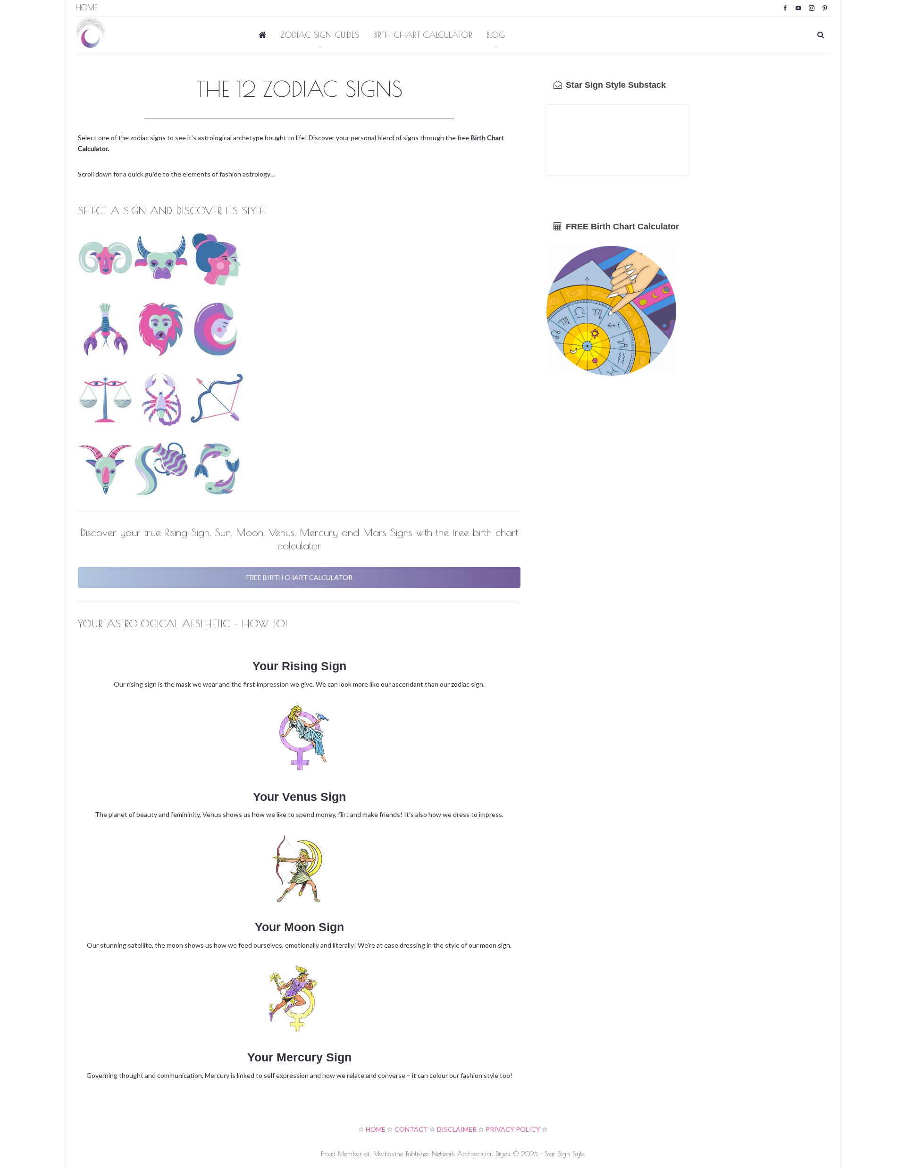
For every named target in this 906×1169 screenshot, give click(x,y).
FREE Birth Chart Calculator (621, 226)
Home (86, 7)
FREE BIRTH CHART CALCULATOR (299, 577)
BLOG (496, 35)
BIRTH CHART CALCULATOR (422, 35)
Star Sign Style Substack (614, 85)
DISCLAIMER (457, 1129)
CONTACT (411, 1129)
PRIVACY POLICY (513, 1129)
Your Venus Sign (299, 796)
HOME (376, 1129)
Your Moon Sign (299, 927)
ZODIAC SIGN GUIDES (320, 35)
